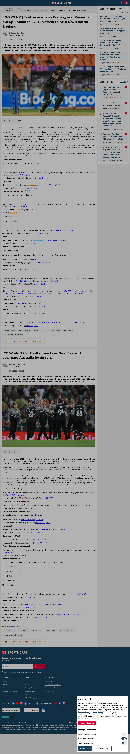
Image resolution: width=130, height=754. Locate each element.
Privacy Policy (98, 712)
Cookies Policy (83, 712)
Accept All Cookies (87, 723)
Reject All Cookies (102, 748)
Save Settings (85, 748)
